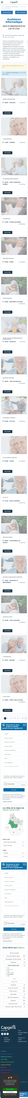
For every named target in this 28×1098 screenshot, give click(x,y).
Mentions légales (23, 1032)
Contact (6, 1037)
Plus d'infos (7, 113)
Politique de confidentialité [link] (10, 1094)
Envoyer (14, 790)
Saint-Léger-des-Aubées (13, 842)
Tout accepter (10, 1089)
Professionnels (5, 1072)
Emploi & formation (6, 1070)
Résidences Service (6, 1056)
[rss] (7, 1034)
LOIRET (4, 850)
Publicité (6, 1041)
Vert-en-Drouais (13, 845)
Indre (8, 971)
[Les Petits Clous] (14, 604)
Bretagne (18, 962)
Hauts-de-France (16, 988)
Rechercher (7, 12)
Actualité (3, 1051)
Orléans (13, 856)
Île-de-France (17, 991)
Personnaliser (10, 1092)
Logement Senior (6, 1064)
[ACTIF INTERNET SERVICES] (14, 445)
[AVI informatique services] (14, 166)
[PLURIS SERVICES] (14, 286)
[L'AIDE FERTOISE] (14, 126)
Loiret (8, 975)
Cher (8, 968)
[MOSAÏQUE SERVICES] (14, 246)
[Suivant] (25, 718)
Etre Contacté (21, 12)
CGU (19, 1030)
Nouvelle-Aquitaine (16, 997)
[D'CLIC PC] (14, 485)
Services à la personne (7, 1062)
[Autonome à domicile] (14, 405)
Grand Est (18, 985)
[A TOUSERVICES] (14, 644)
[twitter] (5, 1034)
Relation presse (22, 1041)
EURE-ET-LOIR (6, 839)
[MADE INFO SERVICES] (14, 365)
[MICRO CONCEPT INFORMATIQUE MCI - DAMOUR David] (14, 325)
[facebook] (2, 1034)
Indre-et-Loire (10, 972)
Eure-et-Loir (10, 969)
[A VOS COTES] (14, 684)
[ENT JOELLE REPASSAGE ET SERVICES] (14, 564)
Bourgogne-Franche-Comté (15, 959)
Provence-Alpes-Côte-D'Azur (15, 1006)
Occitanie (18, 1000)
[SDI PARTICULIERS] (14, 525)
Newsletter (7, 1039)
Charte (20, 1034)
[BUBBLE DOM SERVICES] (14, 87)
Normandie (17, 994)
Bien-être (3, 1067)
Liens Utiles (4, 1059)
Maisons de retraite (6, 1054)
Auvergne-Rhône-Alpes (15, 956)
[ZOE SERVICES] (14, 206)
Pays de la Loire (17, 1003)
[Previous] (2, 718)
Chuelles (13, 853)
